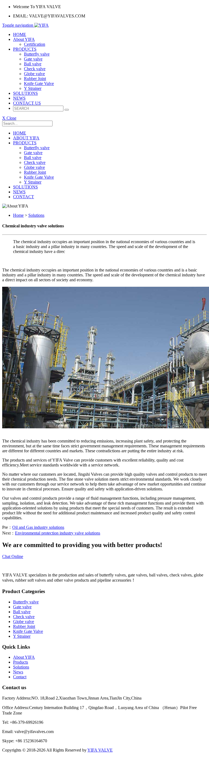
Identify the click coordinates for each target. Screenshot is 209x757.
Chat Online (12, 556)
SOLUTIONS (25, 93)
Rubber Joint (35, 78)
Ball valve (32, 64)
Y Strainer (32, 88)
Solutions (36, 215)
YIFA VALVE (100, 750)
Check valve (34, 68)
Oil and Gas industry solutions (38, 527)
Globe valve (34, 73)
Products (20, 662)
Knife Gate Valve (39, 83)
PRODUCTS (24, 49)
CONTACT (23, 196)
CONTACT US (27, 103)
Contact (19, 676)
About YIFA (24, 39)
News (18, 672)
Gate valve (33, 59)
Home (18, 215)
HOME (19, 34)
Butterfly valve (37, 54)
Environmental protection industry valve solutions (57, 533)
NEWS (19, 98)
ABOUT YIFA (26, 138)
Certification (34, 44)
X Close (9, 118)
